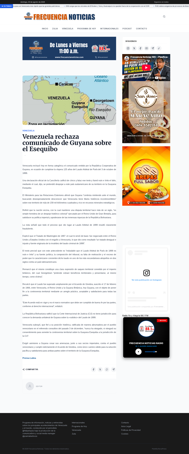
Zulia (55, 28)
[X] (100, 369)
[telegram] (152, 48)
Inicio (45, 28)
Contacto (141, 28)
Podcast (127, 28)
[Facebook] (93, 369)
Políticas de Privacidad (131, 430)
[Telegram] (113, 369)
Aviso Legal (126, 426)
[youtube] (146, 48)
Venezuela (67, 28)
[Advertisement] (69, 69)
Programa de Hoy (79, 426)
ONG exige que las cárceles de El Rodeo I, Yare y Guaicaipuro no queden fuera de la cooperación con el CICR (101, 6)
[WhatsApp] (106, 369)
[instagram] (128, 48)
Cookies (124, 434)
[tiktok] (158, 48)
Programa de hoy (86, 28)
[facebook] (140, 48)
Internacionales (109, 28)
